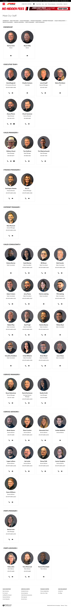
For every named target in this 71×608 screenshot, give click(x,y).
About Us (65, 4)
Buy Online (38, 4)
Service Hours (24, 599)
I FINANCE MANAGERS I (36, 20)
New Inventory (6, 591)
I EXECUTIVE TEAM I (14, 20)
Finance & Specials (52, 4)
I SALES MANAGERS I (24, 20)
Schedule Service (24, 591)
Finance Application (44, 591)
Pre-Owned (5, 593)
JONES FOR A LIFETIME (26, 4)
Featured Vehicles (6, 597)
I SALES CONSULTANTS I (60, 20)
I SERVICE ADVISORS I (19, 22)
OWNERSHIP (6, 20)
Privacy (66, 605)
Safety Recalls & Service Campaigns (53, 605)
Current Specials (6, 599)
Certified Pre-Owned (7, 595)
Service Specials (24, 593)
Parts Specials (24, 597)
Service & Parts (59, 4)
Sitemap (62, 605)
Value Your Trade (43, 593)
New (43, 4)
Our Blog (60, 593)
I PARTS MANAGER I (29, 22)
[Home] (4, 4)
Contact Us (60, 591)
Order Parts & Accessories (26, 595)
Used (46, 4)
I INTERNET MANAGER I (47, 20)
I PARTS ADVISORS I (40, 22)
